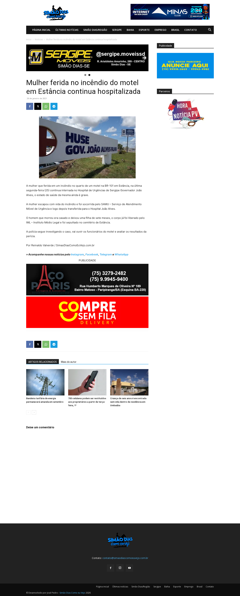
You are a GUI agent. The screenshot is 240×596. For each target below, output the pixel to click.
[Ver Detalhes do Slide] (87, 57)
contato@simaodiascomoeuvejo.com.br (125, 558)
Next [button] (144, 58)
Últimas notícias (66, 29)
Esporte (144, 29)
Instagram (77, 254)
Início (28, 39)
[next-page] (34, 412)
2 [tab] (89, 75)
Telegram (106, 254)
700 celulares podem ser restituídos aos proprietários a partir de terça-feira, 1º (87, 402)
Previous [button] (30, 58)
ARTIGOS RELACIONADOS (42, 361)
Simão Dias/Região (95, 29)
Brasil (175, 29)
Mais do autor (68, 361)
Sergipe (117, 29)
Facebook (91, 254)
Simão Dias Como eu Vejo (72, 592)
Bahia (130, 29)
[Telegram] (53, 106)
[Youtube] (129, 568)
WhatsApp (121, 254)
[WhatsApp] (45, 106)
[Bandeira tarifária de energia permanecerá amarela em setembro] (45, 382)
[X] (37, 106)
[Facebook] (29, 106)
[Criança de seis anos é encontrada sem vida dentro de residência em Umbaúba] (129, 382)
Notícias (39, 39)
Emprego (160, 29)
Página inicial (41, 29)
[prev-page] (28, 412)
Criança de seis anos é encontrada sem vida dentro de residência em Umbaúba (128, 402)
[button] (209, 30)
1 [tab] (85, 75)
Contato (190, 29)
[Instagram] (120, 567)
